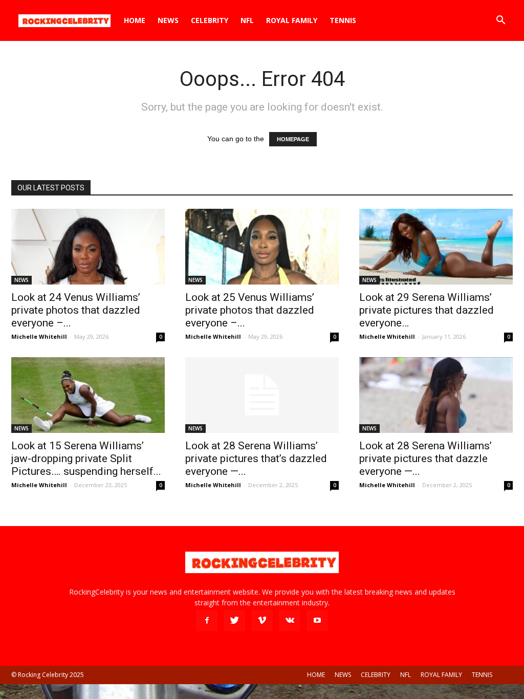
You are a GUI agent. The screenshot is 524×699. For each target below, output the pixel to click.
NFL (247, 20)
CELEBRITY (209, 20)
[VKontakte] (289, 620)
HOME (134, 20)
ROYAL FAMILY (291, 20)
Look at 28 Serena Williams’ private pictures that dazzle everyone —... (425, 458)
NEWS (168, 20)
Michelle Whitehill (39, 336)
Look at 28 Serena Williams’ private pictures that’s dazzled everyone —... (256, 458)
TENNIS (343, 20)
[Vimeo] (262, 620)
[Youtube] (317, 620)
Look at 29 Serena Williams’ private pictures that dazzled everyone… (426, 310)
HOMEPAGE (293, 139)
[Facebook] (206, 620)
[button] (500, 21)
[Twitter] (234, 620)
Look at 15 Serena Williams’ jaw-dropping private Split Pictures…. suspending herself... (86, 458)
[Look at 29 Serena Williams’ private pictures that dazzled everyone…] (436, 247)
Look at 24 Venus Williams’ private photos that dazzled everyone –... (75, 310)
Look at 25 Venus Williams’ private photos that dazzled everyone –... (249, 310)
